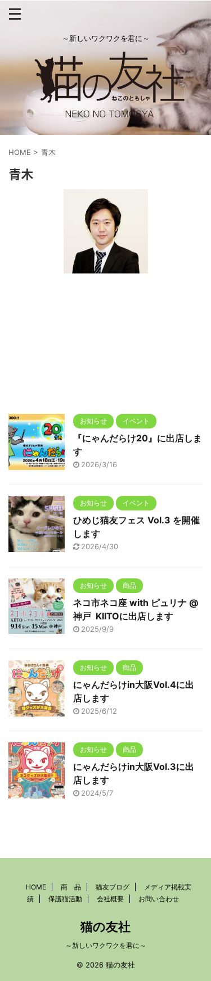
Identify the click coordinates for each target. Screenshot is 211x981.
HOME (36, 887)
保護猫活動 (65, 899)
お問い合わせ (158, 899)
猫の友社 (105, 926)
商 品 (71, 887)
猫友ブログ (112, 887)
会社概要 (110, 899)
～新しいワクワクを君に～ (105, 945)
